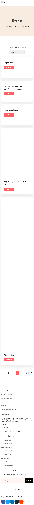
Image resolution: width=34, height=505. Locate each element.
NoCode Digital (5, 458)
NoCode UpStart (6, 440)
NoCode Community (7, 466)
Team (2, 402)
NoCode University (6, 444)
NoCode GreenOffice (7, 451)
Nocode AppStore (6, 447)
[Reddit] (21, 502)
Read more (9, 67)
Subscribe (29, 480)
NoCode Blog (5, 462)
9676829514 (5, 427)
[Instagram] (17, 502)
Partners (3, 405)
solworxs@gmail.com (11, 431)
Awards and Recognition (8, 409)
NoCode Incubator (6, 455)
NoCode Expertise (6, 398)
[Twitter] (7, 502)
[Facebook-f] (3, 502)
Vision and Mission (6, 394)
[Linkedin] (12, 502)
